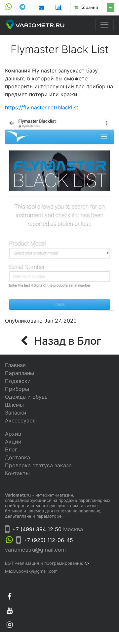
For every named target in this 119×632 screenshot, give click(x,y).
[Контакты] (41, 7)
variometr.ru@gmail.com (35, 549)
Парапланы (19, 373)
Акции (13, 441)
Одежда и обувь (26, 396)
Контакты (17, 473)
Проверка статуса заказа (38, 465)
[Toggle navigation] (104, 24)
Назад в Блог (66, 340)
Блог (11, 449)
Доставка (17, 457)
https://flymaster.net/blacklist (41, 107)
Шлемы (14, 404)
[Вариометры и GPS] (35, 25)
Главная (15, 365)
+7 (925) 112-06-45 (48, 540)
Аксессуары (21, 420)
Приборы (17, 389)
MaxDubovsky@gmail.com (31, 571)
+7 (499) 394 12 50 (36, 529)
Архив (13, 433)
